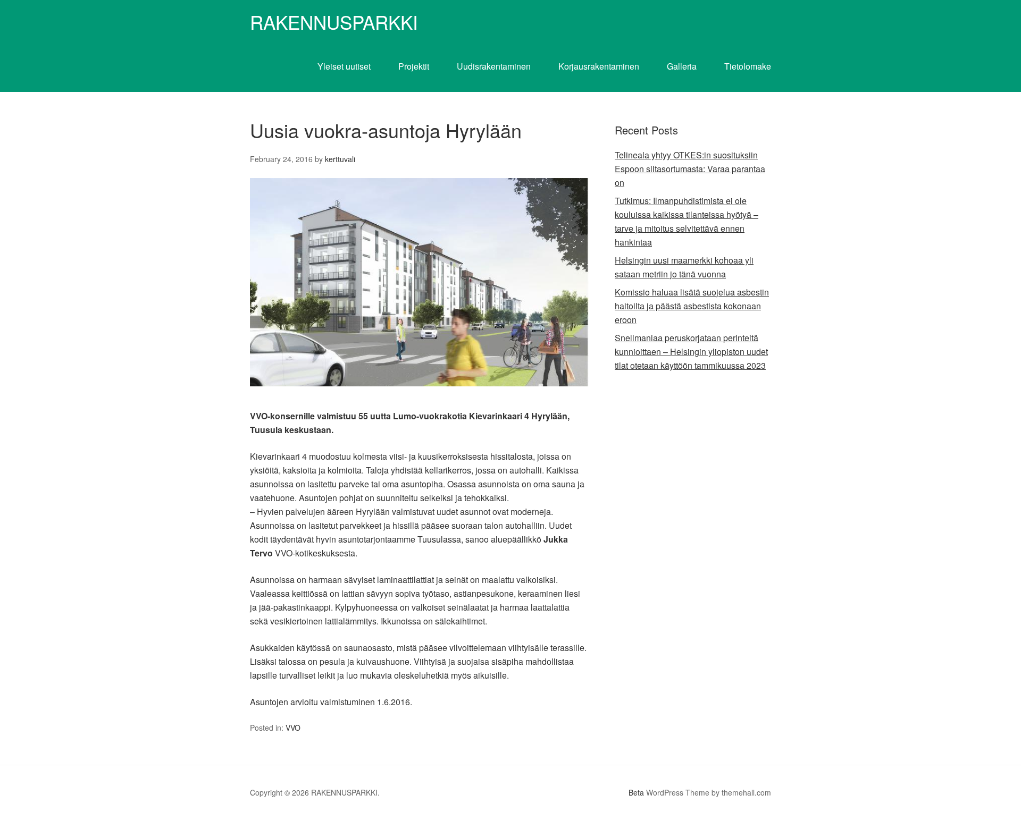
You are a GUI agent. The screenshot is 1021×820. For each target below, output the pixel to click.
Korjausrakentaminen (598, 66)
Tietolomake (747, 66)
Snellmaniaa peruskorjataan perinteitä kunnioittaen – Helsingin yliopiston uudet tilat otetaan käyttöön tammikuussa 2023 (691, 351)
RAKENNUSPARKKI (334, 22)
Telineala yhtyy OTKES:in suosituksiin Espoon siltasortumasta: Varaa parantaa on (690, 169)
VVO (293, 727)
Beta (636, 792)
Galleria (682, 66)
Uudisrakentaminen (494, 66)
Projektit (413, 66)
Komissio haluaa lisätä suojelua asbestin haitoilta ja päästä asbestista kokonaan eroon (692, 306)
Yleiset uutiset (344, 66)
